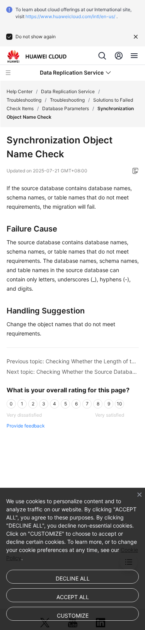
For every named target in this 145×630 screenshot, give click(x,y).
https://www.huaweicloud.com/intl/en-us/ (70, 16)
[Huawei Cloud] (37, 56)
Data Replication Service (68, 91)
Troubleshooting (24, 100)
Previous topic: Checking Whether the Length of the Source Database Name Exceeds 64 (73, 361)
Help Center (19, 91)
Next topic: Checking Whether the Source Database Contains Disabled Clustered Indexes (73, 371)
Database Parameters (65, 108)
